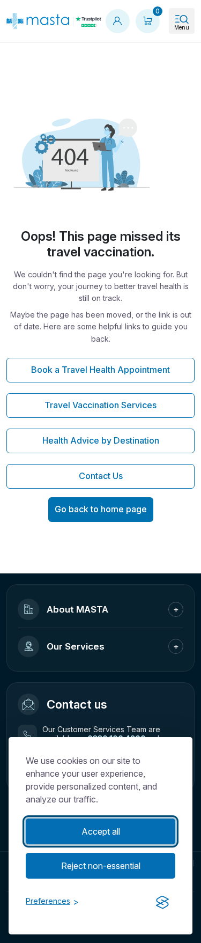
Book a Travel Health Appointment (100, 369)
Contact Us (101, 475)
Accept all (100, 831)
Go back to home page (101, 509)
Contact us (77, 704)
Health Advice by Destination (100, 440)
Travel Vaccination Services (100, 405)
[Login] (117, 21)
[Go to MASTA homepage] (37, 21)
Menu (181, 27)
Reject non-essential (100, 865)
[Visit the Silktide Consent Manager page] (162, 902)
